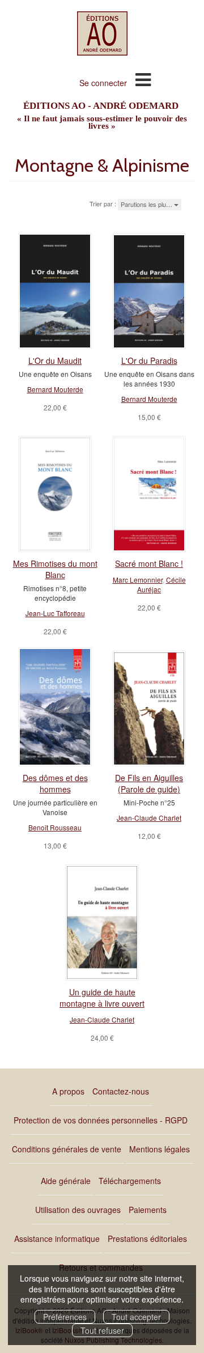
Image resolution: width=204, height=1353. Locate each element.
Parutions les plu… (147, 204)
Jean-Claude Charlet (149, 817)
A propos (68, 1091)
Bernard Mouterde (55, 389)
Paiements (148, 1209)
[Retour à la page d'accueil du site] (102, 33)
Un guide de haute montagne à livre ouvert (102, 997)
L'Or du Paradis (149, 360)
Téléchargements (130, 1180)
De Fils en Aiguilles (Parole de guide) (149, 783)
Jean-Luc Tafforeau (55, 613)
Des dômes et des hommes (55, 783)
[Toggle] (143, 78)
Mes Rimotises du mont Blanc (55, 569)
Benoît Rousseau (55, 827)
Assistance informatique (57, 1238)
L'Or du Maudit (55, 360)
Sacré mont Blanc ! (149, 563)
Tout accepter (136, 1316)
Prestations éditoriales (147, 1238)
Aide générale (66, 1180)
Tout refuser (102, 1330)
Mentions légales (159, 1149)
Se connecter (103, 82)
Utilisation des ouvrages (78, 1209)
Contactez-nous (120, 1091)
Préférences (65, 1316)
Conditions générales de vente (66, 1149)
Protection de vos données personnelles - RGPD (101, 1120)
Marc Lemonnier (138, 579)
